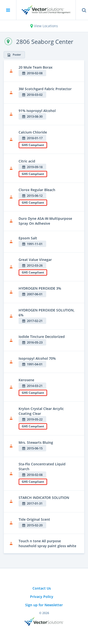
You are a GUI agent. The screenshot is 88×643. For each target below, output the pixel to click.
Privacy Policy (41, 596)
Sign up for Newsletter (44, 605)
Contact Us (42, 588)
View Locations (45, 26)
